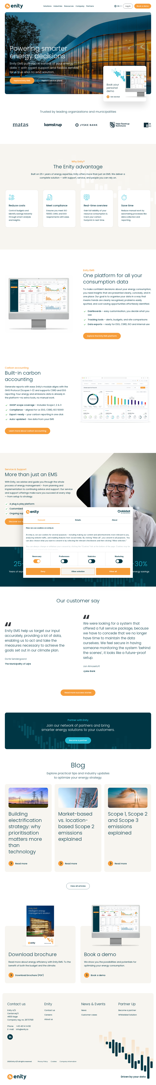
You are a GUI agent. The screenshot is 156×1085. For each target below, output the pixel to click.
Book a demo (143, 6)
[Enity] (14, 6)
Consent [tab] (41, 520)
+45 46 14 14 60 (23, 1026)
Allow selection (78, 571)
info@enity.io (22, 1029)
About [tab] (114, 520)
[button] (78, 500)
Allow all (113, 571)
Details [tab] (78, 520)
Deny (43, 571)
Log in (128, 6)
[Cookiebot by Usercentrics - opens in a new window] (119, 512)
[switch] (64, 561)
